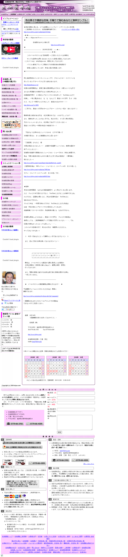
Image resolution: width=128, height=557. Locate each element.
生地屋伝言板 (6, 173)
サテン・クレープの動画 (10, 58)
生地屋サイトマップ (9, 202)
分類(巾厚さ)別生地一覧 (10, 99)
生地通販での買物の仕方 (10, 138)
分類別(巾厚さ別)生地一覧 (75, 541)
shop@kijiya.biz (37, 341)
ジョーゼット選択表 (35, 543)
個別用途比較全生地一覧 (10, 113)
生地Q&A (83, 552)
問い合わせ (35, 548)
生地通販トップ (7, 536)
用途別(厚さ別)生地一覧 (57, 541)
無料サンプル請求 (47, 548)
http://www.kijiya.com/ (57, 45)
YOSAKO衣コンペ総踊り (10, 230)
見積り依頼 (58, 548)
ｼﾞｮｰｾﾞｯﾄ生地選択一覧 (9, 109)
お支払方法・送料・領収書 (11, 142)
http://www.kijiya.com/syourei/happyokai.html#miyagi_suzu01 (42, 163)
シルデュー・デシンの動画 (11, 43)
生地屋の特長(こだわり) (10, 205)
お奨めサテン (6, 102)
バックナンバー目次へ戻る (71, 29)
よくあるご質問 (63, 14)
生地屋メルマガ (7, 177)
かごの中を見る (89, 14)
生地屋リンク (53, 550)
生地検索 (25, 541)
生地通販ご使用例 (20, 536)
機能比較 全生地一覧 (71, 543)
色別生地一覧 (42, 541)
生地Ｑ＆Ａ (5, 222)
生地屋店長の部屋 (8, 180)
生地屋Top (4, 14)
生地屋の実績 (6, 212)
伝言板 (28, 14)
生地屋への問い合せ (9, 145)
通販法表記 (6, 216)
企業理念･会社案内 (75, 14)
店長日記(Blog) (7, 184)
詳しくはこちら (89, 464)
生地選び (33, 541)
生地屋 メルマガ (15, 550)
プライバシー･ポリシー (70, 552)
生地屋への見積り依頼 (9, 159)
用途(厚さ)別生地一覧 (9, 95)
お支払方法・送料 (51, 14)
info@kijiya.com (65, 451)
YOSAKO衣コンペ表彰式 (10, 251)
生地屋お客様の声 (8, 170)
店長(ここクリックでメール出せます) (11, 31)
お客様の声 (21, 14)
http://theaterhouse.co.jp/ (31, 85)
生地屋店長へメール (9, 187)
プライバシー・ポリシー (10, 219)
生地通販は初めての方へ (10, 135)
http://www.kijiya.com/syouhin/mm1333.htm (37, 32)
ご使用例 (67, 548)
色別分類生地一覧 (8, 92)
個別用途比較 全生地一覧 (53, 543)
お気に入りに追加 (38, 14)
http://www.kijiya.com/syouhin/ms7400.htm (37, 169)
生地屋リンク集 (7, 191)
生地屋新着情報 (65, 550)
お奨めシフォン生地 (9, 106)
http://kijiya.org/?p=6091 (31, 105)
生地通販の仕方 (11, 548)
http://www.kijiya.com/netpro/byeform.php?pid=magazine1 (41, 296)
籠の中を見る (16, 541)
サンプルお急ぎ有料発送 (10, 152)
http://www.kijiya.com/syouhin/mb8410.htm (37, 176)
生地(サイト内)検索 (8, 85)
